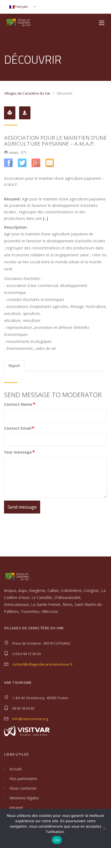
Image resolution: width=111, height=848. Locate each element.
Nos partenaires (23, 778)
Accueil (15, 768)
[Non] (104, 828)
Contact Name (19, 404)
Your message (19, 452)
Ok (56, 840)
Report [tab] (14, 365)
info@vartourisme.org (30, 718)
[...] (45, 218)
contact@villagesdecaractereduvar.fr (42, 664)
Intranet (16, 807)
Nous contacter (23, 788)
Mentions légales (24, 797)
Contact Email (19, 428)
